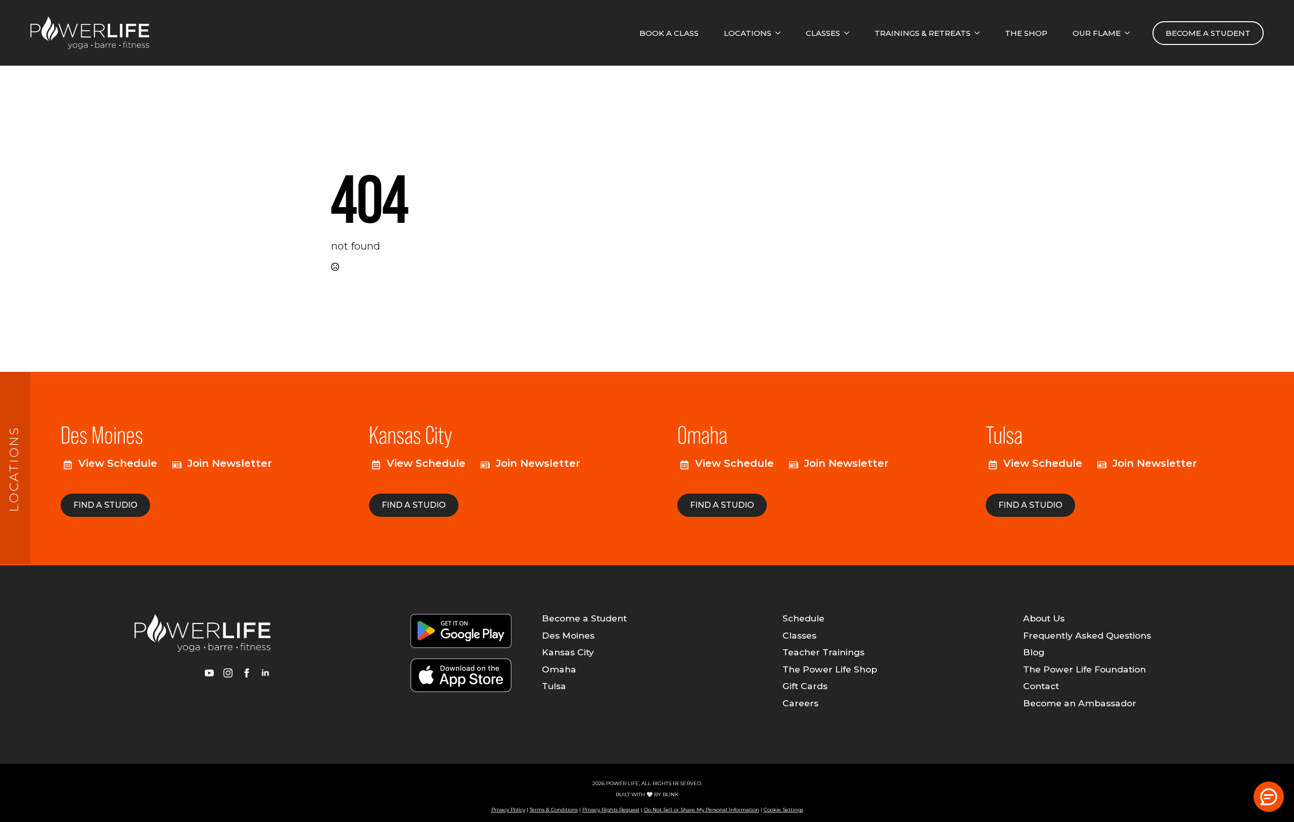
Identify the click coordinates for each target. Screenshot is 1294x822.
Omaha (559, 669)
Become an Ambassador (1079, 703)
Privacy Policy (508, 809)
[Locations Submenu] (781, 33)
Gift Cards (804, 686)
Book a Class (669, 33)
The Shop (1026, 33)
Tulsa (554, 686)
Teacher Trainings (823, 652)
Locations (747, 33)
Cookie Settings (783, 809)
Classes (823, 33)
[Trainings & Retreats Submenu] (980, 33)
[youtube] (209, 673)
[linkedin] (265, 673)
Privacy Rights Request (610, 809)
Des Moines (568, 635)
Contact (1041, 686)
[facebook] (246, 673)
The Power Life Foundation (1084, 669)
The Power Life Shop (829, 669)
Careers (800, 703)
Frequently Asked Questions (1087, 635)
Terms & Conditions (554, 809)
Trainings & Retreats (922, 33)
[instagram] (228, 673)
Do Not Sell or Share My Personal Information (701, 809)
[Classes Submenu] (849, 33)
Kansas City (568, 652)
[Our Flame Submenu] (1130, 33)
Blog (1033, 652)
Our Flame (1097, 33)
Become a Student (584, 618)
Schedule (803, 618)
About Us (1044, 618)
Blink (670, 794)
